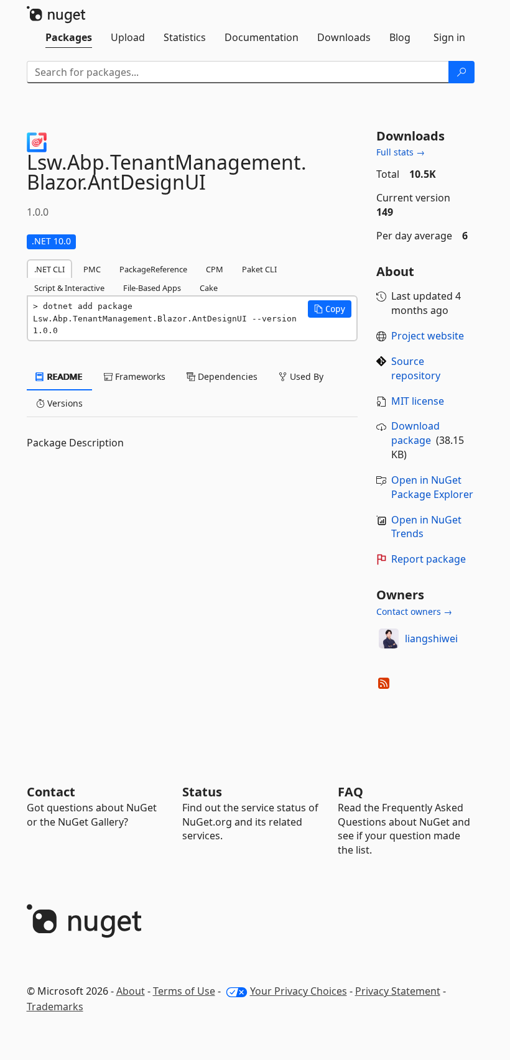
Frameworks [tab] (139, 376)
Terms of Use (184, 991)
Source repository (415, 368)
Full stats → (400, 152)
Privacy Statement (397, 991)
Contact (51, 791)
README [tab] (64, 376)
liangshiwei (431, 638)
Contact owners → (414, 611)
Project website (427, 336)
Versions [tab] (64, 403)
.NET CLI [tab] (49, 269)
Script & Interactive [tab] (69, 287)
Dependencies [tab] (226, 376)
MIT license (417, 401)
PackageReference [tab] (153, 269)
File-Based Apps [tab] (152, 287)
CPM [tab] (214, 269)
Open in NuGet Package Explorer (432, 487)
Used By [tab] (305, 376)
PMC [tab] (92, 269)
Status (202, 791)
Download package (415, 433)
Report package (428, 559)
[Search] (461, 72)
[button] (329, 309)
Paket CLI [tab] (259, 269)
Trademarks (55, 1006)
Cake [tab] (209, 287)
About (130, 991)
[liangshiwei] (389, 638)
